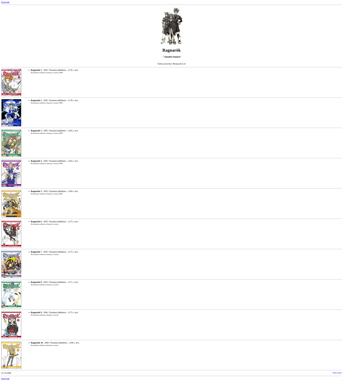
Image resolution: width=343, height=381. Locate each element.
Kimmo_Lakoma (337, 372)
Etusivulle (5, 2)
